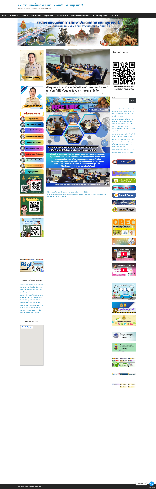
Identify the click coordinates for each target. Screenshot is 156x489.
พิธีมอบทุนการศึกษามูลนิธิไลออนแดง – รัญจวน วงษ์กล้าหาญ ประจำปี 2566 (67, 192)
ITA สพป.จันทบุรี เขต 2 (99, 15)
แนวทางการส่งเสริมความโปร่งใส (80, 15)
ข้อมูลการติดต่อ (48, 15)
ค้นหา (113, 97)
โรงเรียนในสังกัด (36, 15)
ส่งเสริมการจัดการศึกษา (98, 94)
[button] (23, 97)
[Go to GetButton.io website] (152, 487)
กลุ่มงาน (24, 15)
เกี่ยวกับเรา (13, 15)
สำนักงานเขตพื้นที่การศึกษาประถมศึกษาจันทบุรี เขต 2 (50, 5)
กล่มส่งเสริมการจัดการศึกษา (69, 94)
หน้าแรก (4, 15)
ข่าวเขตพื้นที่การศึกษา (86, 94)
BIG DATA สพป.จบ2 (62, 15)
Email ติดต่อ (114, 15)
